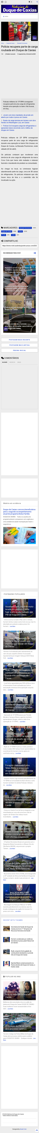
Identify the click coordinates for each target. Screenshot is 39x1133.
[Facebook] (2, 2)
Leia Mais (12, 626)
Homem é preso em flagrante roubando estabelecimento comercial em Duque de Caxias (17, 289)
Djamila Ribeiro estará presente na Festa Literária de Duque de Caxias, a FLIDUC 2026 (23, 965)
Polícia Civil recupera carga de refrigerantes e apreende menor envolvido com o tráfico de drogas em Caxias (18, 128)
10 (6, 890)
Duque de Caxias (10, 43)
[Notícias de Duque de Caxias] (19, 11)
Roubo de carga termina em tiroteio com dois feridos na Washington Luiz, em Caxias (18, 121)
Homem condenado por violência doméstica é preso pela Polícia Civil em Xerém (22, 941)
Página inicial (19, 350)
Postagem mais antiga (19, 345)
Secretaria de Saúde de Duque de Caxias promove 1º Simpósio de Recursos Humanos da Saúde (22, 928)
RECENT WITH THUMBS (13, 920)
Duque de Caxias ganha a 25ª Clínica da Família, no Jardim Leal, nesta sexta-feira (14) (18, 866)
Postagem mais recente (19, 340)
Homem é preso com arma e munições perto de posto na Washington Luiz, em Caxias (18, 897)
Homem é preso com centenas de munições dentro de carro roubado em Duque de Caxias (18, 270)
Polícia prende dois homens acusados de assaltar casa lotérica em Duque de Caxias (18, 326)
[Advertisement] (19, 77)
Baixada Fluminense (22, 43)
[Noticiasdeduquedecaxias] (9, 2)
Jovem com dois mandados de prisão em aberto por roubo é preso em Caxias (17, 116)
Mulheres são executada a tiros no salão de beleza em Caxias (18, 994)
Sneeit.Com (23, 1129)
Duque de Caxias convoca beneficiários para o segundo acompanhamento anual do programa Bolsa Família (19, 511)
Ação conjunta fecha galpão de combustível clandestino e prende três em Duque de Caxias (22, 953)
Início (2, 43)
